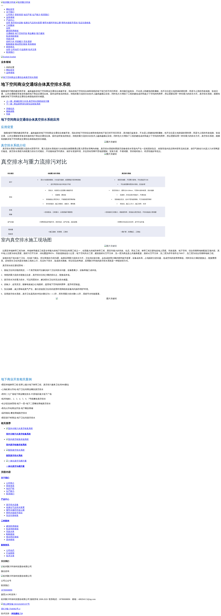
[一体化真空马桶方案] (16, 461)
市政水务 (10, 531)
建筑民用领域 (12, 526)
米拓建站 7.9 (17, 613)
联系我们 (10, 494)
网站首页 (10, 9)
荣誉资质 (10, 486)
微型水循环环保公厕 (15, 510)
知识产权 (10, 488)
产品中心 (5, 499)
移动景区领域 (12, 537)
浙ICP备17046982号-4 (10, 609)
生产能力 (10, 491)
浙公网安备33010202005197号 (16, 604)
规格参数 (10, 111)
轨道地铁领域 (12, 529)
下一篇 (23, 104)
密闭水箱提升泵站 (14, 513)
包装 (8, 114)
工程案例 (5, 521)
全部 (8, 23)
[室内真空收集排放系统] (17, 439)
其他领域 (10, 539)
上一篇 (27, 101)
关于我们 (5, 478)
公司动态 (10, 550)
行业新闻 (10, 553)
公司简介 (10, 483)
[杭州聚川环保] (110, 2)
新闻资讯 (5, 545)
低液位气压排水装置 (15, 507)
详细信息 (10, 109)
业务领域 (10, 73)
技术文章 (10, 556)
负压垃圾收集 (12, 515)
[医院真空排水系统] (15, 450)
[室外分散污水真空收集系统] (19, 428)
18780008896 (6, 590)
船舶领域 (10, 534)
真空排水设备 (12, 505)
